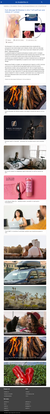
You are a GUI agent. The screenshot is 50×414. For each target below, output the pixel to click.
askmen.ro (6, 401)
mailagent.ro (28, 406)
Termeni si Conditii (8, 393)
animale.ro (27, 403)
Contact (27, 391)
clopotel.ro (6, 410)
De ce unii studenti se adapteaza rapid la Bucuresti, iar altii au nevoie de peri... (24, 172)
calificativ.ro (28, 401)
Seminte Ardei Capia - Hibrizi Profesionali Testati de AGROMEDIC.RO (23, 384)
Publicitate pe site (30, 393)
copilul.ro (27, 408)
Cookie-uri (6, 391)
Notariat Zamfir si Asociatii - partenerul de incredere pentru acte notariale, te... (24, 142)
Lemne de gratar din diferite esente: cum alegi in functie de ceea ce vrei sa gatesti (24, 358)
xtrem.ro (6, 406)
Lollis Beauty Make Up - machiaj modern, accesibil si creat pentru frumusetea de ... (22, 202)
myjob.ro (6, 408)
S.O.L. (27, 396)
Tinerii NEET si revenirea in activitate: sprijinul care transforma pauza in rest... (24, 232)
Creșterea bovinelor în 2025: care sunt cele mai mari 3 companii (22, 308)
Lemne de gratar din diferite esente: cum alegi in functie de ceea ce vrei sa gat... (24, 112)
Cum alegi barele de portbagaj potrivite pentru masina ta (20, 283)
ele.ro (5, 403)
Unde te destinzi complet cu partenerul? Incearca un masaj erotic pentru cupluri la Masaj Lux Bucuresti (24, 257)
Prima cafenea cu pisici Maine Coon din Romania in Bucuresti (21, 333)
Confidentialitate (8, 396)
